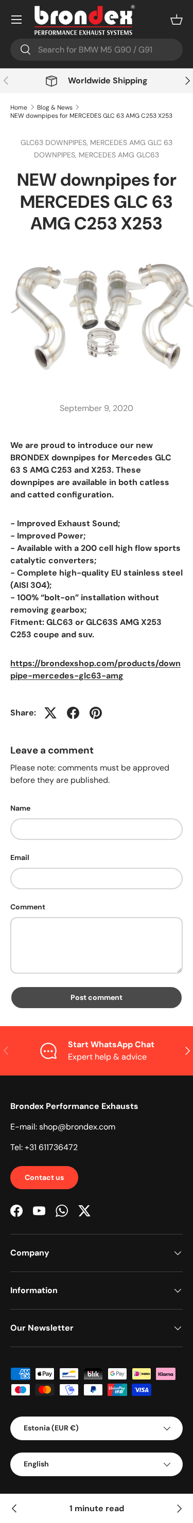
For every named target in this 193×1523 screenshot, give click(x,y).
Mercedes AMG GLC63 (119, 154)
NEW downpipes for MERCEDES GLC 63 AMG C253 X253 (91, 116)
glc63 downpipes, (55, 142)
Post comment (96, 997)
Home (18, 107)
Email (19, 857)
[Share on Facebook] (73, 713)
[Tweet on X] (50, 713)
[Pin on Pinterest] (95, 713)
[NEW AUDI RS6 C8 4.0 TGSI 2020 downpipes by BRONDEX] (14, 1508)
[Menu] (16, 19)
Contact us (44, 1177)
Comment (27, 906)
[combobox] (96, 50)
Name (20, 808)
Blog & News (55, 107)
